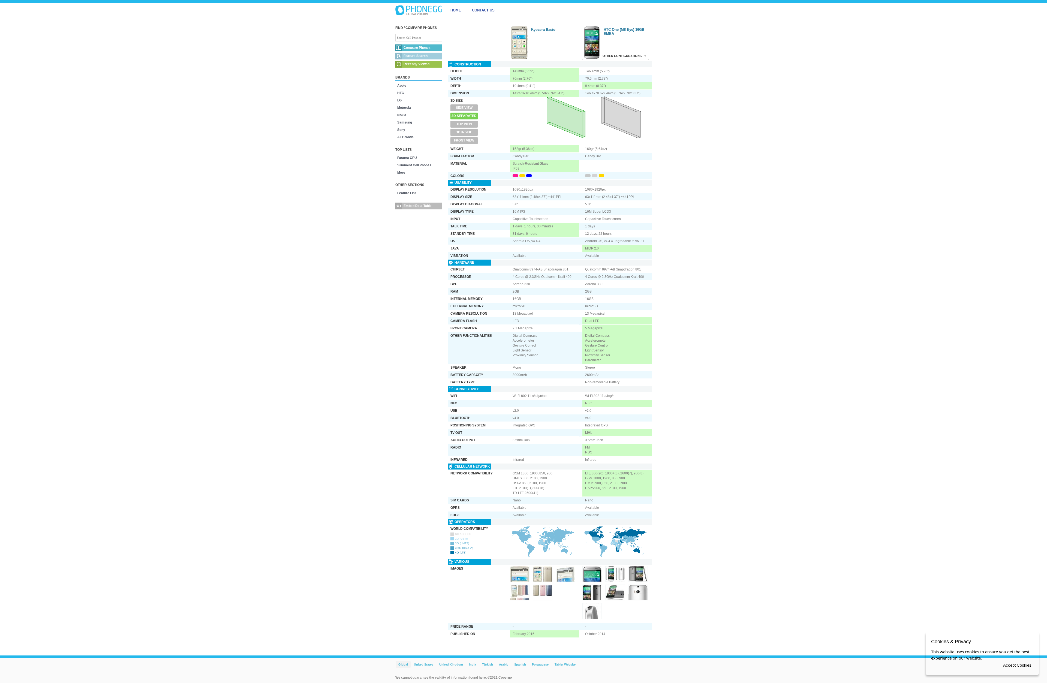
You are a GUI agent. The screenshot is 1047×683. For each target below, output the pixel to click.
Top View (464, 124)
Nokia (401, 115)
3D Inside (464, 132)
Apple (401, 86)
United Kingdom (451, 664)
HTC (400, 93)
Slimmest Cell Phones (414, 165)
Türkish (487, 664)
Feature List (406, 193)
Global (403, 664)
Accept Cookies (1017, 665)
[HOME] (418, 10)
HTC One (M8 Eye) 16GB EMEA (624, 32)
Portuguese (540, 664)
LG (399, 100)
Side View (464, 108)
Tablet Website (565, 664)
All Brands (405, 137)
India (472, 664)
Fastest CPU (407, 158)
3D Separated (464, 116)
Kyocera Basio (543, 30)
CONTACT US (483, 10)
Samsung (404, 122)
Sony (401, 130)
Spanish (520, 664)
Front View (464, 140)
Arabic (503, 664)
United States (423, 664)
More (401, 172)
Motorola (404, 108)
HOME (455, 10)
